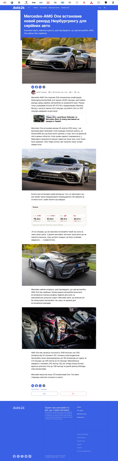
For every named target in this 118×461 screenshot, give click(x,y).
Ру (105, 7)
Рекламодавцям (81, 437)
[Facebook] (14, 456)
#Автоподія (35, 389)
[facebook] (36, 87)
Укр (99, 7)
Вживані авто (65, 7)
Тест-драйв (43, 7)
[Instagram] (29, 456)
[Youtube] (22, 456)
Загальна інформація (82, 434)
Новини (35, 7)
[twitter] (40, 87)
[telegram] (32, 87)
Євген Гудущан (42, 92)
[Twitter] (18, 456)
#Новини (44, 389)
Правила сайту (81, 441)
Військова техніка (54, 7)
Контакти (79, 447)
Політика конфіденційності (84, 451)
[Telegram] (26, 456)
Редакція (79, 444)
